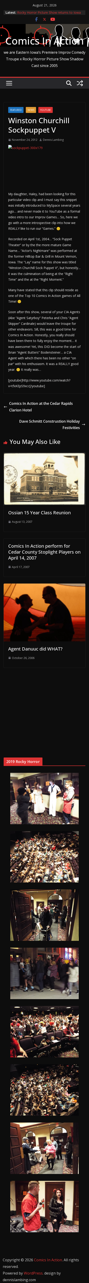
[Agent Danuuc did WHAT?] (44, 586)
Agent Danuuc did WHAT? (35, 649)
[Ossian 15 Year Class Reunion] (44, 455)
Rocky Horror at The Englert (37, 12)
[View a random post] (79, 83)
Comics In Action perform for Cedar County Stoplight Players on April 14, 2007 (44, 552)
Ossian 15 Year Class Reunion (39, 512)
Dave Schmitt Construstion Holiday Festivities (49, 424)
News (31, 110)
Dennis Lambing (53, 140)
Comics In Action (44, 41)
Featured (16, 110)
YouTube (45, 110)
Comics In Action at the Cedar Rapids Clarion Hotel (41, 407)
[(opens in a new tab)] (32, 687)
